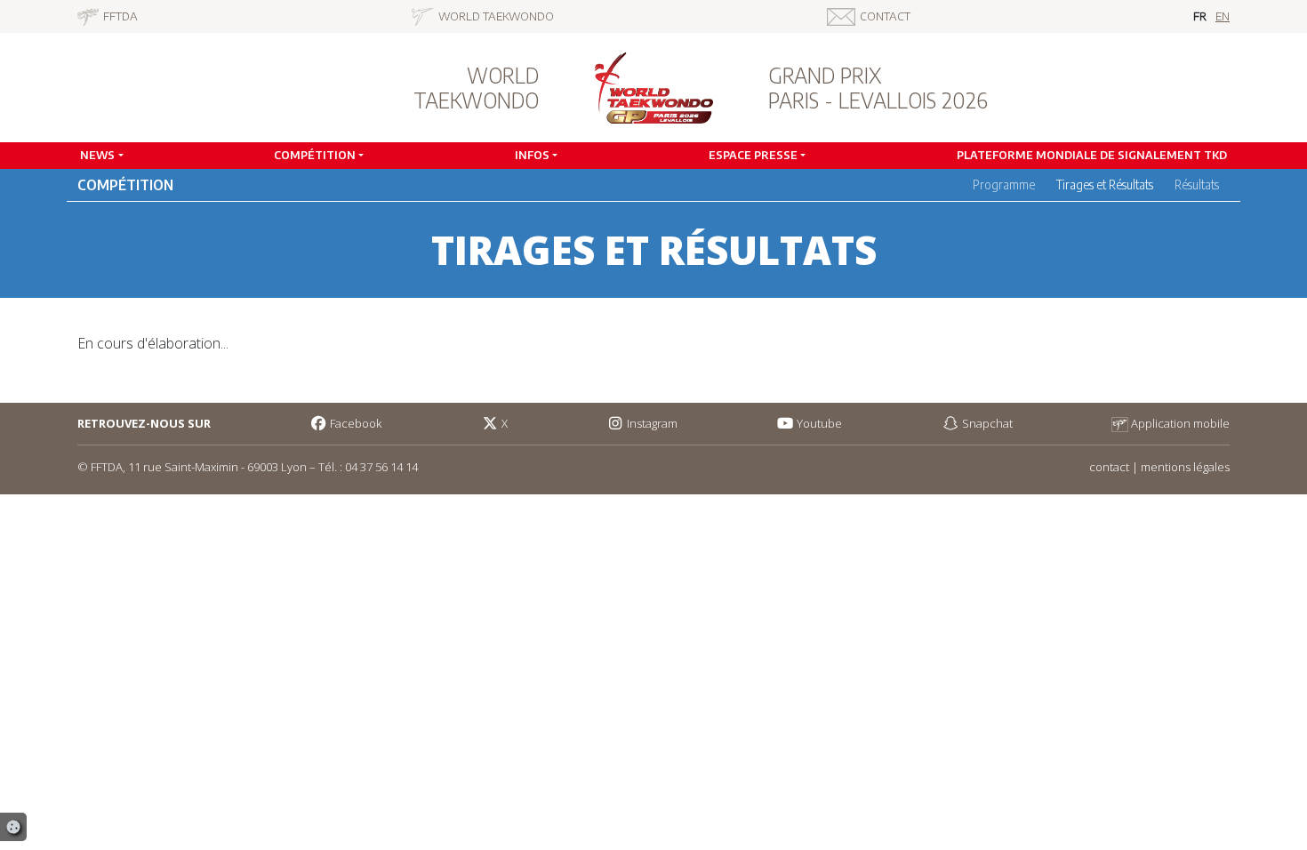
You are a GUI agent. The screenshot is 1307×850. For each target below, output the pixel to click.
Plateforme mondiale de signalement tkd (1092, 155)
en (1222, 16)
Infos (532, 155)
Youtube (818, 423)
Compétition (315, 155)
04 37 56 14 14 (381, 467)
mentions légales (1185, 467)
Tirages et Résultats (1104, 184)
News (97, 155)
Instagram (651, 423)
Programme (1004, 184)
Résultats (1197, 184)
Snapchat (985, 423)
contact (1109, 467)
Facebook (354, 423)
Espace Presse (753, 155)
